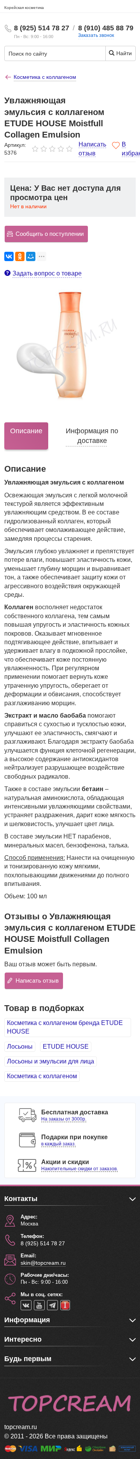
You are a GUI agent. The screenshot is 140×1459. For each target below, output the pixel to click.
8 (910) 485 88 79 (105, 28)
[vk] (26, 1305)
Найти (123, 53)
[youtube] (39, 1305)
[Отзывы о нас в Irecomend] (65, 1305)
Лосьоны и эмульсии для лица (50, 1061)
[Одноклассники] (19, 256)
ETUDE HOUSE (66, 1046)
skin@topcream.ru (43, 1263)
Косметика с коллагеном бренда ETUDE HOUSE (65, 1027)
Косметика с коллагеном (42, 1076)
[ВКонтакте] (9, 256)
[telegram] (52, 1305)
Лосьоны (20, 1046)
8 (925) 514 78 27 (41, 28)
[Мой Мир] (30, 256)
